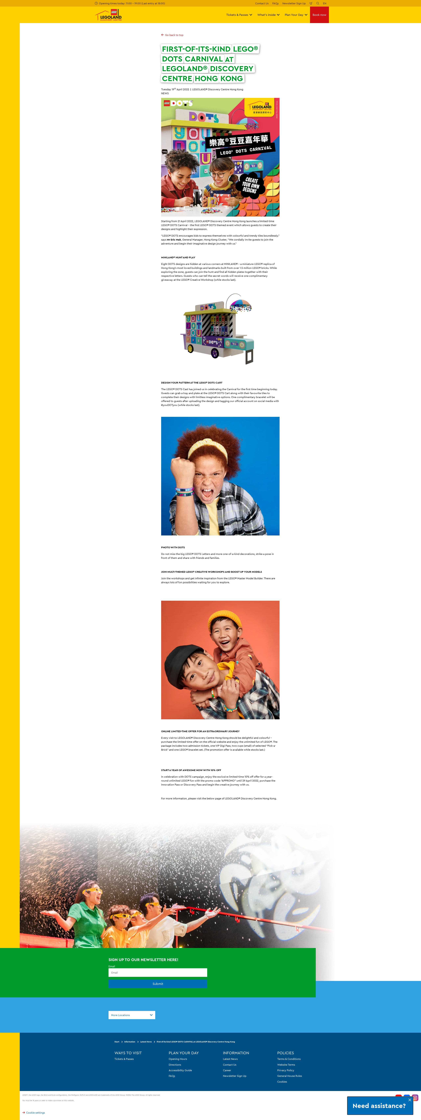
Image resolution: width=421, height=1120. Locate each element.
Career (227, 1070)
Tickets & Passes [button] (237, 15)
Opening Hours (178, 1059)
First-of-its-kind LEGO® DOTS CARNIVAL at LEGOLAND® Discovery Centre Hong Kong (196, 1041)
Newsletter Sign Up (294, 3)
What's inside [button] (266, 15)
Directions (175, 1064)
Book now (319, 15)
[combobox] (132, 1015)
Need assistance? (379, 1105)
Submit (158, 984)
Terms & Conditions (289, 1059)
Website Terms (286, 1064)
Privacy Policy (285, 1070)
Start (116, 1041)
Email (112, 966)
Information (129, 1041)
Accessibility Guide (180, 1070)
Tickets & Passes (124, 1059)
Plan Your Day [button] (294, 15)
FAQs (275, 3)
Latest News (146, 1041)
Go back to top (174, 35)
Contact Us (262, 3)
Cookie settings (35, 1112)
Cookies (282, 1081)
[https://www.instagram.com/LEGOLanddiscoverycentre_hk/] (415, 1097)
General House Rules (289, 1075)
